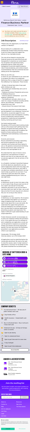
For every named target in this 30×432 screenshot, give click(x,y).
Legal (2, 413)
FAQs (2, 406)
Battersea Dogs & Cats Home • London (15, 20)
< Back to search (6, 6)
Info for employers (6, 409)
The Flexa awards (20, 406)
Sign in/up (19, 404)
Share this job (24, 6)
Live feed (3, 416)
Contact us (4, 404)
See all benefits (15, 350)
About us (3, 402)
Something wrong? (24, 40)
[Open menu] (2, 2)
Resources (19, 402)
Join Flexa (3, 411)
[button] (15, 291)
